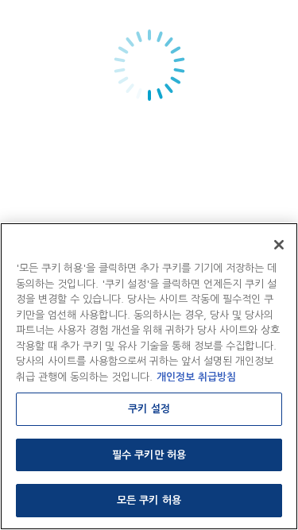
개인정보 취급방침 (196, 377)
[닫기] (278, 244)
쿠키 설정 (149, 409)
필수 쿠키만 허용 (149, 455)
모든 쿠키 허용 (149, 500)
